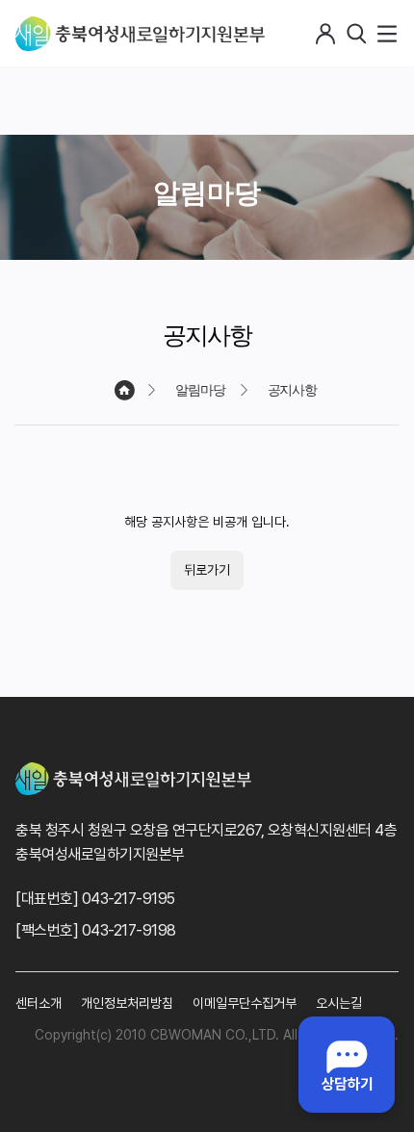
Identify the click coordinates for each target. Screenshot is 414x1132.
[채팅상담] (346, 1064)
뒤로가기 (207, 570)
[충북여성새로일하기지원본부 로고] (140, 33)
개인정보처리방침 (127, 1003)
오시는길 (339, 1003)
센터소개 (38, 1003)
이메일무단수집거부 (245, 1003)
